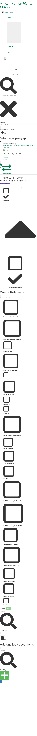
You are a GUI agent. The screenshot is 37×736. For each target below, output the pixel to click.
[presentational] (36, 124)
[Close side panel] (0, 162)
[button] (1, 165)
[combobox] (18, 124)
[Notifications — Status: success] (5, 58)
